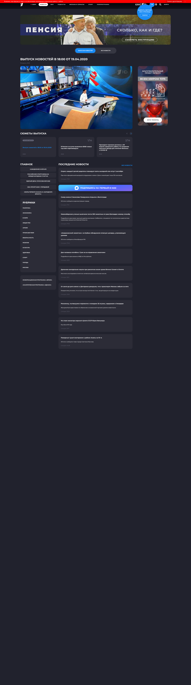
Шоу (52, 4)
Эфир (34, 4)
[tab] (85, 50)
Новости (43, 4)
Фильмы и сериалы (76, 4)
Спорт (90, 4)
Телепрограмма (103, 4)
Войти (166, 4)
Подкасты (61, 4)
